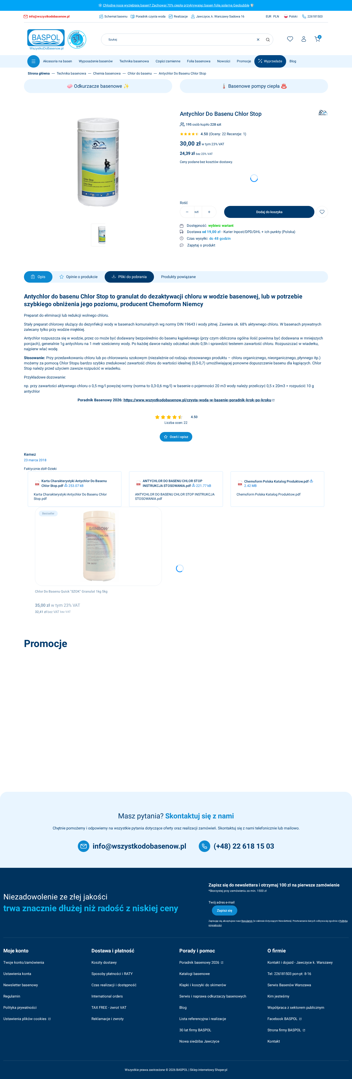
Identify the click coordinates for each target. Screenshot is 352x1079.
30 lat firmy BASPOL (195, 1030)
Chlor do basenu (140, 73)
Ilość (184, 203)
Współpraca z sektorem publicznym (295, 1007)
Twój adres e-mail (221, 902)
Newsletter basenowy (20, 985)
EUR (268, 16)
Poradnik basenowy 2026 (199, 962)
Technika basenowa (71, 73)
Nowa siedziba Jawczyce (199, 1041)
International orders (107, 996)
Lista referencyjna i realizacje (202, 1019)
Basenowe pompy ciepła (254, 86)
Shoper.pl (221, 1070)
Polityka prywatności (20, 1007)
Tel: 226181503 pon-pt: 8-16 (289, 974)
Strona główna (39, 73)
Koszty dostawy (104, 962)
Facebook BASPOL (282, 1019)
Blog (183, 1007)
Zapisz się (224, 910)
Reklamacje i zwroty (107, 1019)
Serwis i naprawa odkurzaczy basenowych (212, 996)
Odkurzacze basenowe (98, 86)
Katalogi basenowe (194, 974)
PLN (276, 16)
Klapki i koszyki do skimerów (202, 985)
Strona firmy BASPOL (284, 1030)
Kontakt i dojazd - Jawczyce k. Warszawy (300, 962)
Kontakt (273, 1041)
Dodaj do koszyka (269, 212)
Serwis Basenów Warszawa (289, 985)
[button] (267, 39)
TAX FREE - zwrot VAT (108, 1007)
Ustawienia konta (17, 974)
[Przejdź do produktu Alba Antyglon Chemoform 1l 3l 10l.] (94, 691)
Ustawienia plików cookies (25, 1019)
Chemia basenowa (107, 73)
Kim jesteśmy (278, 996)
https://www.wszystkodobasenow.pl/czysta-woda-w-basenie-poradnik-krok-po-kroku (197, 400)
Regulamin (11, 996)
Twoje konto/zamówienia (23, 962)
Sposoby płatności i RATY (112, 974)
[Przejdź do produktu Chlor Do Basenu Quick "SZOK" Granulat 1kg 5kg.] (98, 546)
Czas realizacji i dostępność (113, 985)
